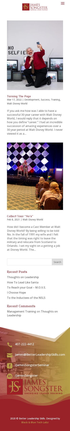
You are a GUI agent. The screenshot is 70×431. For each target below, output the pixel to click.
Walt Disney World (17, 103)
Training (55, 99)
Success (45, 99)
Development (31, 99)
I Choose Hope (16, 292)
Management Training (21, 311)
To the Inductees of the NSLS (26, 298)
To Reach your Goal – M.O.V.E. (26, 287)
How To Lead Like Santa (22, 282)
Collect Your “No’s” (20, 216)
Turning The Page (19, 96)
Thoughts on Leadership (23, 277)
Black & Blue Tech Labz (35, 422)
